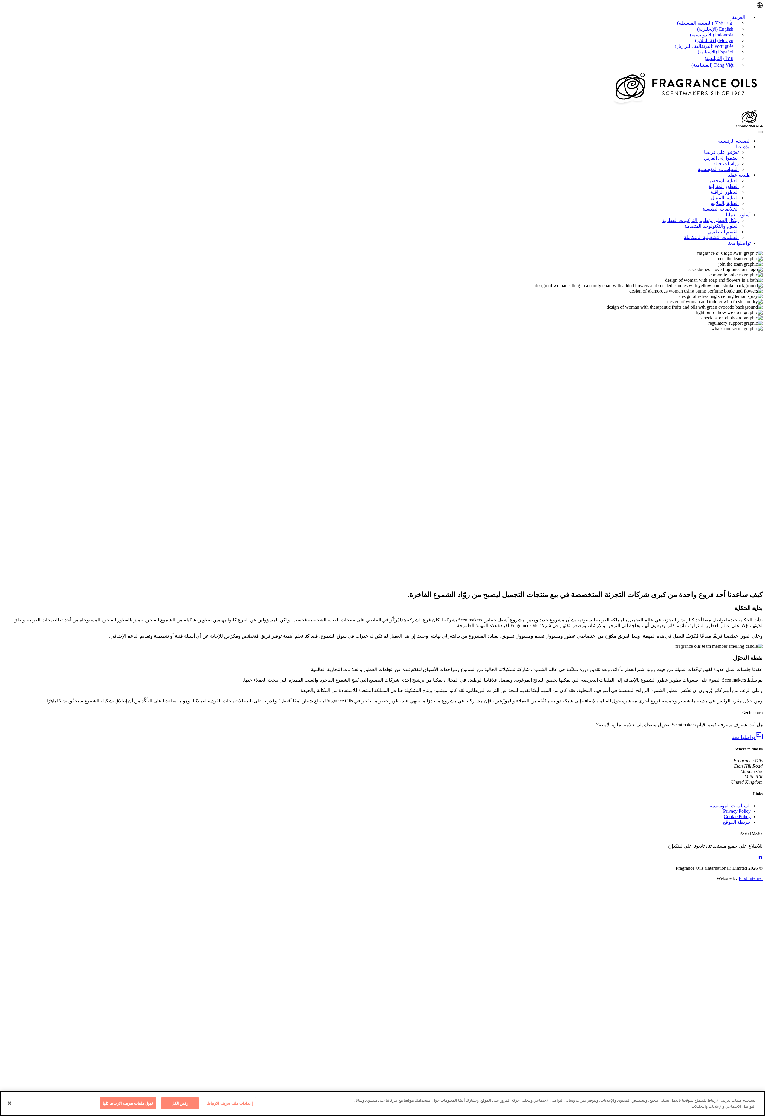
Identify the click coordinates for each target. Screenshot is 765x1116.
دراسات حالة (726, 163)
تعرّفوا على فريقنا (721, 152)
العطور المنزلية (724, 186)
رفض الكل (180, 1103)
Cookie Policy (737, 816)
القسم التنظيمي (723, 231)
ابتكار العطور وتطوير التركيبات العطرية (700, 220)
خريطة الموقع (737, 822)
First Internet (751, 878)
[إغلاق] (9, 1103)
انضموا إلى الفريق (721, 157)
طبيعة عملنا (739, 174)
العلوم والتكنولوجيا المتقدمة (711, 226)
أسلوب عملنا (738, 214)
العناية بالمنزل (725, 197)
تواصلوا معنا (739, 243)
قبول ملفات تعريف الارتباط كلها (128, 1103)
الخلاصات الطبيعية (721, 209)
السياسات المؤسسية (718, 169)
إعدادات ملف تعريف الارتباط (230, 1103)
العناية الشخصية (723, 180)
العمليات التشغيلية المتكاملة (711, 237)
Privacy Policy (737, 811)
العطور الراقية (725, 192)
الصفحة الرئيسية (734, 140)
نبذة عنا (743, 146)
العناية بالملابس (724, 203)
